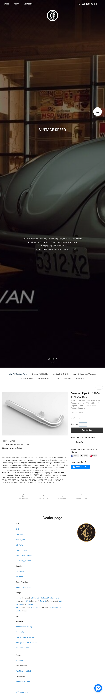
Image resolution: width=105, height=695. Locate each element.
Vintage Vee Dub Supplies (26, 642)
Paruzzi (43, 601)
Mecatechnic (36, 607)
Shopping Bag (81, 499)
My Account (23, 499)
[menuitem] (97, 387)
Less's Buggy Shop (23, 561)
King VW (19, 534)
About (16, 4)
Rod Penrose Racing (24, 627)
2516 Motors (43, 378)
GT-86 (56, 378)
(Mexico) (27, 587)
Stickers (80, 378)
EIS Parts (19, 545)
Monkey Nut (21, 540)
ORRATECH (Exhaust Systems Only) (45, 598)
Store (6, 4)
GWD (27, 601)
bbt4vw (19, 598)
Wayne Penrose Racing (25, 637)
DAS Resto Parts (22, 648)
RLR (17, 529)
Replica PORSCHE (60, 374)
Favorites (62, 499)
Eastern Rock (27, 378)
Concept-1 (20, 571)
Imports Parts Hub (23, 681)
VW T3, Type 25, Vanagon (84, 374)
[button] (78, 442)
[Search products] (97, 111)
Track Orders (43, 499)
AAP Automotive (22, 692)
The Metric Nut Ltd (23, 671)
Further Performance (24, 555)
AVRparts (19, 577)
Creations (67, 378)
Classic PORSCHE (40, 374)
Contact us (29, 4)
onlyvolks (19, 587)
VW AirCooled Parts (18, 374)
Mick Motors (20, 632)
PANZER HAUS (22, 550)
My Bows (19, 660)
